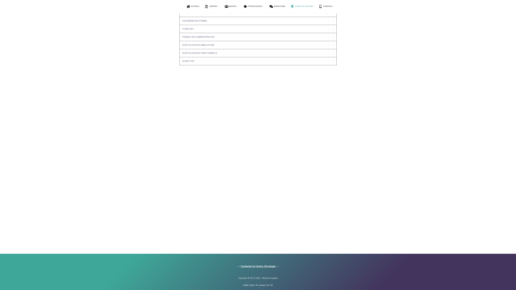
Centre (213, 6)
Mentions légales (270, 278)
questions (279, 6)
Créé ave (248, 285)
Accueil (195, 6)
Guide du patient (304, 6)
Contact (328, 6)
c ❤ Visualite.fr (263, 285)
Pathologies (255, 6)
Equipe (232, 6)
